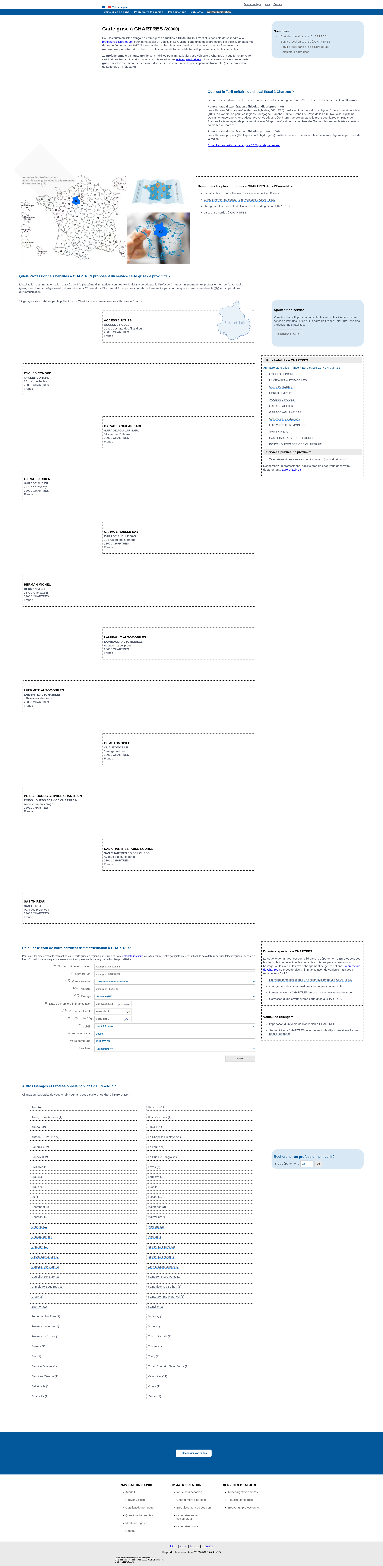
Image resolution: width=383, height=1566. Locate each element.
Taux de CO (80, 1018)
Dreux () (37, 1296)
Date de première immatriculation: (68, 1003)
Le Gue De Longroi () (162, 1157)
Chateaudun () (41, 1236)
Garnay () (38, 1346)
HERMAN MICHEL (281, 393)
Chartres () (39, 1226)
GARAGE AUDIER (281, 406)
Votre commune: (80, 1040)
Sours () (154, 1326)
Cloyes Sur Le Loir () (45, 1256)
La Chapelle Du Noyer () (164, 1137)
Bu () (35, 1196)
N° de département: (286, 1163)
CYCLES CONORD (281, 374)
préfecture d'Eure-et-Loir (117, 41)
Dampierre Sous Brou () (47, 1286)
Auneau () (38, 1127)
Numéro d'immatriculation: (72, 966)
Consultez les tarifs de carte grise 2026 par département (244, 145)
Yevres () (154, 1396)
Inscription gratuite (288, 333)
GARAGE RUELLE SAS (284, 418)
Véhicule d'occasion (189, 1492)
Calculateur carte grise (295, 51)
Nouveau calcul (135, 1499)
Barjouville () (40, 1147)
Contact (277, 4)
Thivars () (155, 1346)
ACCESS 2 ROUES (282, 399)
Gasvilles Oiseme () (44, 1376)
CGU (173, 1546)
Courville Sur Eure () (45, 1266)
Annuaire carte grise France (281, 367)
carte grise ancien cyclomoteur (187, 1517)
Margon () (155, 1236)
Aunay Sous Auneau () (46, 1117)
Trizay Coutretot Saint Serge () (168, 1366)
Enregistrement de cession (193, 1507)
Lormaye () (156, 1176)
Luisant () (155, 1196)
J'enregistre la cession (148, 12)
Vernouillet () (157, 1376)
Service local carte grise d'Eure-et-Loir (305, 46)
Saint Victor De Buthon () (164, 1286)
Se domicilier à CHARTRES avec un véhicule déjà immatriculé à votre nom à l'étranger (314, 1032)
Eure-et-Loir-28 (311, 367)
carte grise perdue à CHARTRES (225, 212)
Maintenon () (157, 1206)
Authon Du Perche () (45, 1137)
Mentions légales (136, 1523)
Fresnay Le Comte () (45, 1336)
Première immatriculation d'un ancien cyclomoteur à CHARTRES (310, 979)
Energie (82, 996)
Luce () (153, 1186)
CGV (183, 1546)
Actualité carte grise (240, 1499)
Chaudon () (39, 1246)
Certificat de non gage (139, 1507)
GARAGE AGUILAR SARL (286, 412)
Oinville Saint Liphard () (163, 1266)
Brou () (36, 1176)
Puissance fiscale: (77, 1011)
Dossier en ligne (252, 4)
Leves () (154, 1167)
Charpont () (39, 1216)
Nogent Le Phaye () (161, 1246)
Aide (267, 4)
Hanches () (156, 1107)
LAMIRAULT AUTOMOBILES (288, 380)
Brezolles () (39, 1167)
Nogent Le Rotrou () (161, 1256)
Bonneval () (39, 1157)
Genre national (78, 981)
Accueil (130, 1492)
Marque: (82, 988)
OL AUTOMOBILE (280, 386)
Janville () (155, 1127)
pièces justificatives (188, 59)
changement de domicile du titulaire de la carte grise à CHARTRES (247, 206)
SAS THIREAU (278, 431)
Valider (240, 1058)
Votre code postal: (79, 1033)
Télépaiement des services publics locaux (296, 459)
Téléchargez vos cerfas (193, 1453)
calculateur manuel (132, 956)
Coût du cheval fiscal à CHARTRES (303, 36)
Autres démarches (219, 12)
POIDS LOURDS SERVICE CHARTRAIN (295, 444)
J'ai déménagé (177, 12)
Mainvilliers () (157, 1216)
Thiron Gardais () (159, 1336)
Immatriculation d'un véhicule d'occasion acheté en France (241, 193)
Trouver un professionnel (244, 1507)
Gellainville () (40, 1386)
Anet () (36, 1107)
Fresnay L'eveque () (45, 1326)
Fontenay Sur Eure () (45, 1316)
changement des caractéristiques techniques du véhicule (305, 986)
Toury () (153, 1356)
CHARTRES (333, 367)
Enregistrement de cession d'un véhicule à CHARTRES (239, 199)
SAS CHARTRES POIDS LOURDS (291, 438)
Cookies (207, 1546)
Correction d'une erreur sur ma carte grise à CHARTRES (305, 998)
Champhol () (40, 1206)
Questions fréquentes (139, 1515)
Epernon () (39, 1306)
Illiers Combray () (159, 1117)
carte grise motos (187, 1526)
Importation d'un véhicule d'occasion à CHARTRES (302, 1024)
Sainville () (155, 1306)
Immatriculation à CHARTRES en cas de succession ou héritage (310, 992)
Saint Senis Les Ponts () (164, 1276)
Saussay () (156, 1316)
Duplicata (196, 12)
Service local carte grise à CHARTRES (305, 41)
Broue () (37, 1186)
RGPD (194, 1546)
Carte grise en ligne (116, 12)
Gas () (36, 1356)
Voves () (154, 1386)
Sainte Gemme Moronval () (166, 1296)
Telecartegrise (120, 7)
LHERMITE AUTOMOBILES (287, 425)
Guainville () (39, 1396)
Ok (318, 1163)
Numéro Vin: (80, 973)
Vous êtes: (84, 1048)
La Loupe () (156, 1147)
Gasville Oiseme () (44, 1366)
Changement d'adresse (191, 1499)
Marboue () (156, 1226)
